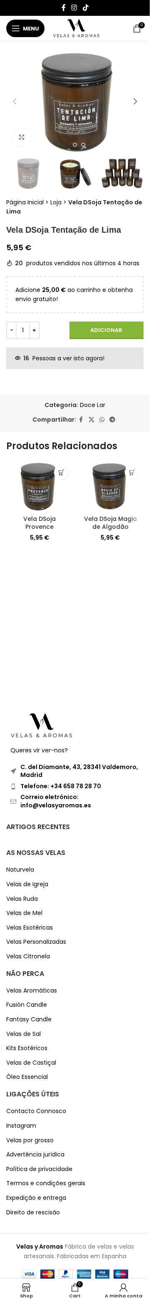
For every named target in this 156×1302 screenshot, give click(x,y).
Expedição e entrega (36, 1198)
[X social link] (91, 419)
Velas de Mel (24, 913)
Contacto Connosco (36, 1111)
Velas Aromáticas (31, 991)
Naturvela (20, 870)
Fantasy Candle (29, 1019)
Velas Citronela (28, 956)
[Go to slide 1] (66, 145)
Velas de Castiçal (31, 1063)
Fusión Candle (26, 1005)
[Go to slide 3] (83, 145)
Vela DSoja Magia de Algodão (110, 523)
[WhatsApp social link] (102, 419)
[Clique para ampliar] (21, 137)
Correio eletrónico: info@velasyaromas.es (55, 801)
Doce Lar (92, 405)
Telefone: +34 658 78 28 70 (60, 786)
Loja (56, 202)
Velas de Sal (23, 1034)
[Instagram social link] (74, 7)
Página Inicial (25, 202)
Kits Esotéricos (26, 1048)
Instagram (21, 1126)
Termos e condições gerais (45, 1183)
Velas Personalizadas (36, 942)
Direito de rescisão (33, 1213)
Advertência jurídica (35, 1155)
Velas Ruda (22, 899)
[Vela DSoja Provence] (39, 486)
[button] (14, 101)
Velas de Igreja (27, 884)
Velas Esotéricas (29, 928)
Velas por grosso (30, 1140)
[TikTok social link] (85, 7)
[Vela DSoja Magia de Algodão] (110, 486)
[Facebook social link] (64, 7)
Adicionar (106, 330)
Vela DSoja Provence (39, 523)
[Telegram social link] (112, 419)
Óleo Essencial (27, 1077)
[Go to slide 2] (75, 145)
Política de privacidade (39, 1169)
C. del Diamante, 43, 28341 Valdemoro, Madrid (79, 771)
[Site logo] (76, 28)
